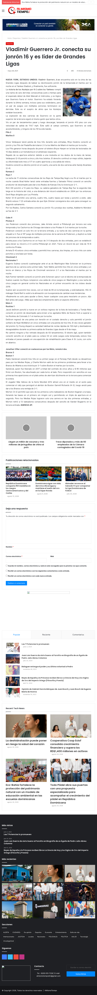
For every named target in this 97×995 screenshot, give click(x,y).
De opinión (27, 932)
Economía (48, 932)
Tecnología (84, 937)
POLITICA (64, 937)
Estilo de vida (74, 932)
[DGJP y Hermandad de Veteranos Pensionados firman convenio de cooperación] (80, 909)
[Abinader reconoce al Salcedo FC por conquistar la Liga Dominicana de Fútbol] (78, 474)
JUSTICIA (21, 937)
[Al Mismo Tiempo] (20, 10)
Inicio (9, 38)
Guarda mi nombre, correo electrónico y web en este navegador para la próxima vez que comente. (47, 566)
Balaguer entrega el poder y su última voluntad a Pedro (47, 666)
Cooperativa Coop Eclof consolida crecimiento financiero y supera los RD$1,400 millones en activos (69, 746)
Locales (31, 937)
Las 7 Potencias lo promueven (35, 644)
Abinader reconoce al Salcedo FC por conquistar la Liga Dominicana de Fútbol (77, 487)
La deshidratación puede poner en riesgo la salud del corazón (26, 742)
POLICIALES (53, 937)
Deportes (16, 38)
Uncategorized (8, 941)
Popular (16, 634)
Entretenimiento (61, 932)
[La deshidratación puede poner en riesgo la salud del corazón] (26, 726)
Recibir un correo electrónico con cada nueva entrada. (30, 576)
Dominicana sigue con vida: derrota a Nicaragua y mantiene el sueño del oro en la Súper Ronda (48, 487)
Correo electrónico (14, 556)
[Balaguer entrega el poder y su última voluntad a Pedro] (13, 670)
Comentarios (78, 634)
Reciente (46, 634)
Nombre (10, 547)
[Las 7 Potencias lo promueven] (13, 647)
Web (52, 556)
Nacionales (41, 937)
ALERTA (6, 932)
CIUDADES (16, 932)
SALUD (74, 937)
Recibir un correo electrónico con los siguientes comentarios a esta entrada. (39, 571)
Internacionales (8, 937)
